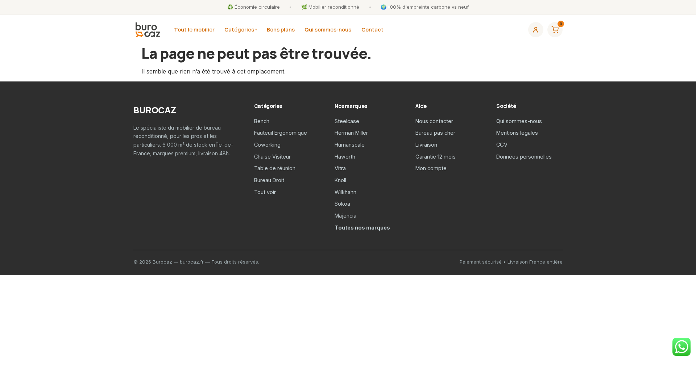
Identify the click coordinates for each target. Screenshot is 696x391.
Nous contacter (434, 121)
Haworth (345, 157)
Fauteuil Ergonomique (280, 133)
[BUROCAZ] (147, 29)
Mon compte (431, 168)
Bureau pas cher (435, 133)
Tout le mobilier (194, 29)
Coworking (267, 145)
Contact (372, 29)
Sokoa (342, 204)
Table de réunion (274, 168)
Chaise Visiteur (272, 157)
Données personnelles (524, 157)
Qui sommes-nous (327, 29)
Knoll (340, 180)
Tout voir (265, 192)
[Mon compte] (535, 29)
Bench (261, 121)
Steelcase (347, 121)
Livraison (426, 145)
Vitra (340, 168)
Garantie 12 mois (435, 157)
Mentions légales (517, 133)
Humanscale (350, 145)
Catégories (239, 29)
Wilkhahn (345, 192)
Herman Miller (351, 133)
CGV (502, 145)
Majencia (345, 216)
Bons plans (281, 29)
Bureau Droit (269, 180)
